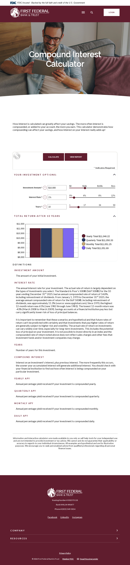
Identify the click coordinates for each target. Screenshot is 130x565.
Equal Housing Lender (89, 559)
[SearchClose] (92, 12)
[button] (65, 174)
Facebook (52, 517)
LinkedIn (64, 517)
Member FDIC (68, 559)
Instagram (77, 517)
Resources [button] (18, 538)
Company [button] (17, 530)
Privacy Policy (65, 553)
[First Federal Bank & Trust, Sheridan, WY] (30, 12)
